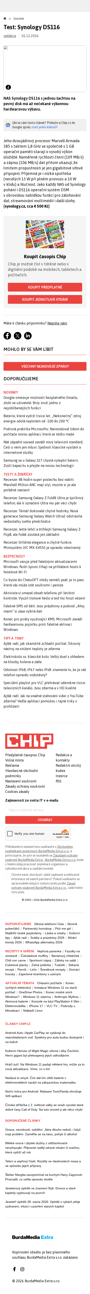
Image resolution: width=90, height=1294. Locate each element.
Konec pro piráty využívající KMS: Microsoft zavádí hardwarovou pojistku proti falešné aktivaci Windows (42, 624)
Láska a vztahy (55, 933)
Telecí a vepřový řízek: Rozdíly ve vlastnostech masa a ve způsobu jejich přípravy (43, 1163)
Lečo (33, 969)
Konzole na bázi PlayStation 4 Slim (55, 1001)
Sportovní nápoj (40, 960)
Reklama (12, 765)
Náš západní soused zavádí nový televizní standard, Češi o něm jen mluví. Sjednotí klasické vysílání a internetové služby (43, 447)
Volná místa (14, 760)
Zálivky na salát (65, 960)
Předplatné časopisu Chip (25, 755)
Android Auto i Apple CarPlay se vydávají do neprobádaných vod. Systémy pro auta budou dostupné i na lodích (44, 1037)
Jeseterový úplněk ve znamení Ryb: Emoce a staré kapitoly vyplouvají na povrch (40, 1190)
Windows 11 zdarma (37, 997)
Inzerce (62, 776)
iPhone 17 (36, 1006)
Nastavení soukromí (20, 781)
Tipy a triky (13, 638)
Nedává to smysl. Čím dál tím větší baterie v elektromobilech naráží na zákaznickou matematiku (40, 1080)
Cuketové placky (16, 965)
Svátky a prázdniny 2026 (47, 937)
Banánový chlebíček (65, 956)
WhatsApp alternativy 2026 (43, 942)
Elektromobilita (15, 1006)
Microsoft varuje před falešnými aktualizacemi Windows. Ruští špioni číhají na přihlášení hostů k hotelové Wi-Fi (42, 567)
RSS (58, 781)
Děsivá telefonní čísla (49, 924)
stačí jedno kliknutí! (44, 127)
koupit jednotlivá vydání (45, 299)
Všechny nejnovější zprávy (45, 366)
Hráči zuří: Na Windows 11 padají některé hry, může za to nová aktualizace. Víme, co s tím (45, 1067)
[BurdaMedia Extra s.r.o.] (29, 741)
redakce (9, 36)
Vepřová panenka (49, 951)
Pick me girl (63, 928)
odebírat (45, 820)
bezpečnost (14, 556)
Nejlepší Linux (33, 1010)
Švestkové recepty (53, 969)
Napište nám (57, 323)
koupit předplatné (45, 287)
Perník (21, 969)
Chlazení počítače (49, 983)
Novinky (10, 392)
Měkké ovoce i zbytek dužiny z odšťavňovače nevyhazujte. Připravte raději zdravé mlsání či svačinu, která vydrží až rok (42, 1147)
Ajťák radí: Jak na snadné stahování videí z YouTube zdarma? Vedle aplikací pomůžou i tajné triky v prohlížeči (43, 701)
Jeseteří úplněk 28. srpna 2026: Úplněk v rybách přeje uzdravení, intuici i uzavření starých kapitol (42, 1204)
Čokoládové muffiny (34, 956)
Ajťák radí (20, 937)
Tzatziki (59, 965)
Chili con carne (15, 960)
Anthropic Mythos (66, 997)
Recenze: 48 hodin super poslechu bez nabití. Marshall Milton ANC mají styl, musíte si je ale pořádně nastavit (39, 485)
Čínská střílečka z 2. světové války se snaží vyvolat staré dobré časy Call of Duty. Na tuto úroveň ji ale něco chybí (44, 1107)
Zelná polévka (41, 965)
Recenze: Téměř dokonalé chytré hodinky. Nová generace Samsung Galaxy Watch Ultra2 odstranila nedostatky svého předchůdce (42, 516)
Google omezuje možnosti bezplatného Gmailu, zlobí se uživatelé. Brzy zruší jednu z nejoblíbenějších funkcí (40, 403)
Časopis (19, 18)
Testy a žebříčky (18, 474)
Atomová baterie (16, 1001)
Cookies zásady (17, 792)
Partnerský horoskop (37, 928)
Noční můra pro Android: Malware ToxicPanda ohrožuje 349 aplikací (43, 1094)
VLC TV (52, 1006)
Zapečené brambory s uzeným (40, 974)
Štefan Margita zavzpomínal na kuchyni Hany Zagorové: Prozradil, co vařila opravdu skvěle (44, 1177)
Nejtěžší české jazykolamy (23, 933)
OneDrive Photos (30, 992)
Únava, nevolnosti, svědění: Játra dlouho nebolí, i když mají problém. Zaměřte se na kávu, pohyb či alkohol (43, 1132)
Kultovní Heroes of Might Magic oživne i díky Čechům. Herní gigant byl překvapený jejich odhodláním (42, 1053)
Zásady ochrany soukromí (25, 786)
